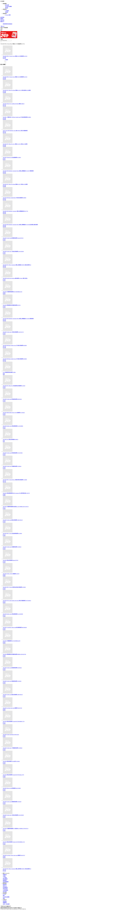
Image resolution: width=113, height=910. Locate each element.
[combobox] (56, 40)
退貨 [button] (7, 23)
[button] (56, 8)
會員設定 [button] (10, 23)
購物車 (1, 18)
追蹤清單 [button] (5, 23)
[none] (58, 73)
